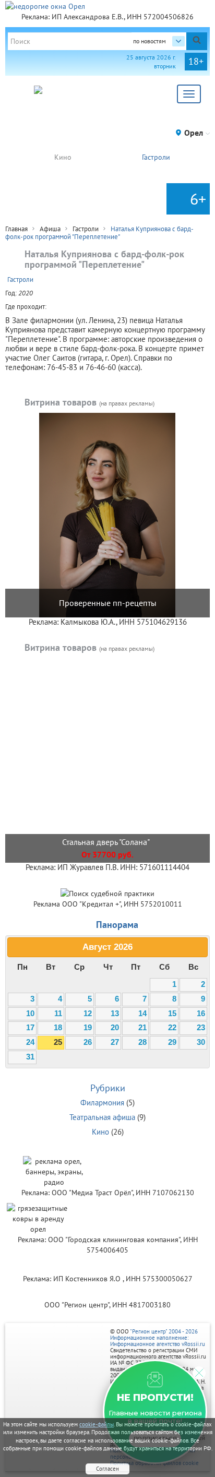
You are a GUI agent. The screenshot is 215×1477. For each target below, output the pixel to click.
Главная (16, 228)
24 (30, 1042)
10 (30, 1013)
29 (172, 1042)
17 (30, 1027)
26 (87, 1042)
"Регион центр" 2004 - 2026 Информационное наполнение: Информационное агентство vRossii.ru (157, 1338)
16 (201, 1013)
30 (201, 1042)
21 (142, 1027)
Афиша (50, 228)
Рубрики (107, 1088)
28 (142, 1042)
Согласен (107, 1468)
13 (115, 1013)
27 (115, 1042)
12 (87, 1013)
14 (142, 1013)
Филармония (102, 1102)
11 (58, 1013)
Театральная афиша (102, 1117)
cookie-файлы (96, 1424)
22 (172, 1027)
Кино (62, 157)
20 (115, 1027)
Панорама (117, 925)
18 (58, 1027)
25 (58, 1042)
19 (87, 1027)
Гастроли (156, 157)
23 (201, 1027)
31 (30, 1057)
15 (172, 1013)
